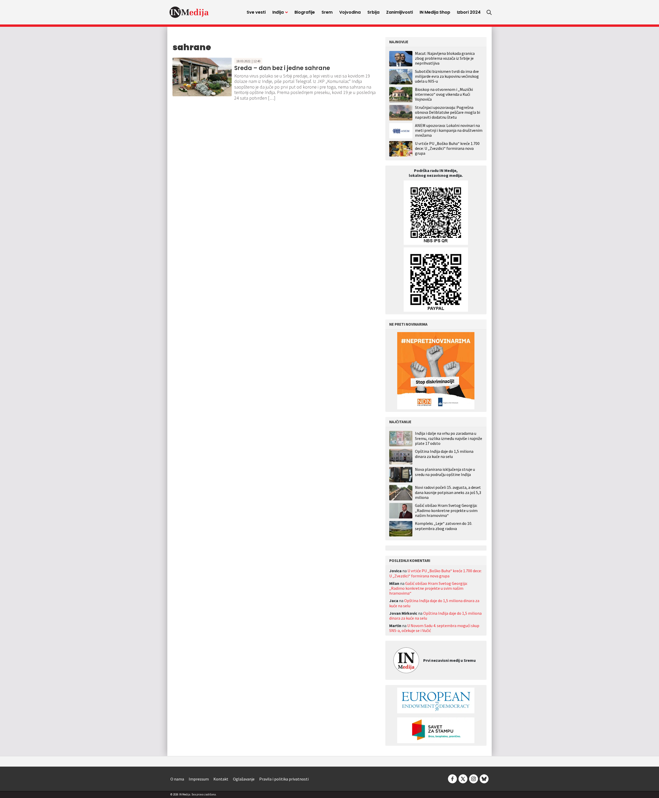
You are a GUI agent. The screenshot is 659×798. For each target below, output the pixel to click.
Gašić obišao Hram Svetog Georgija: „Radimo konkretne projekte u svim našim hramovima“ (446, 510)
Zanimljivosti (399, 12)
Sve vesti (256, 12)
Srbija (373, 12)
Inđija (278, 12)
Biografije (304, 12)
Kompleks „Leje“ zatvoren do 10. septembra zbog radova (443, 526)
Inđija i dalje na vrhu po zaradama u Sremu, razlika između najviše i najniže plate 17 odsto (448, 438)
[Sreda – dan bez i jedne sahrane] (202, 76)
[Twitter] (463, 778)
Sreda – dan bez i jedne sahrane (282, 68)
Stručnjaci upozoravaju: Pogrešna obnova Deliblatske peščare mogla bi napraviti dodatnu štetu (447, 112)
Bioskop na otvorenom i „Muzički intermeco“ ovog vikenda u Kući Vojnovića (444, 94)
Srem (327, 12)
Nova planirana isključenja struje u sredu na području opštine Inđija (445, 472)
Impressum (199, 779)
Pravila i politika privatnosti (284, 779)
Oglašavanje (244, 779)
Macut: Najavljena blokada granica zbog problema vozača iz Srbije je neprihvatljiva (445, 58)
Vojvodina (350, 12)
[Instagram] (473, 778)
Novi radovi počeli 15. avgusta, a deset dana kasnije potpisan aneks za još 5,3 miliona (448, 492)
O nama (177, 779)
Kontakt (220, 779)
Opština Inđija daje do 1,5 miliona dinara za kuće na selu (444, 454)
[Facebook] (452, 778)
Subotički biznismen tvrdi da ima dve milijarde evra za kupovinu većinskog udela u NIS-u (447, 76)
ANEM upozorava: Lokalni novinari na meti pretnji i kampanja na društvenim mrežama (448, 130)
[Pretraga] (489, 12)
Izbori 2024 (469, 12)
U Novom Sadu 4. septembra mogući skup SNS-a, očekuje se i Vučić (434, 628)
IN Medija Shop (435, 12)
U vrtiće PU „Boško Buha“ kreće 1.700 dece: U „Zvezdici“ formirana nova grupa (447, 148)
